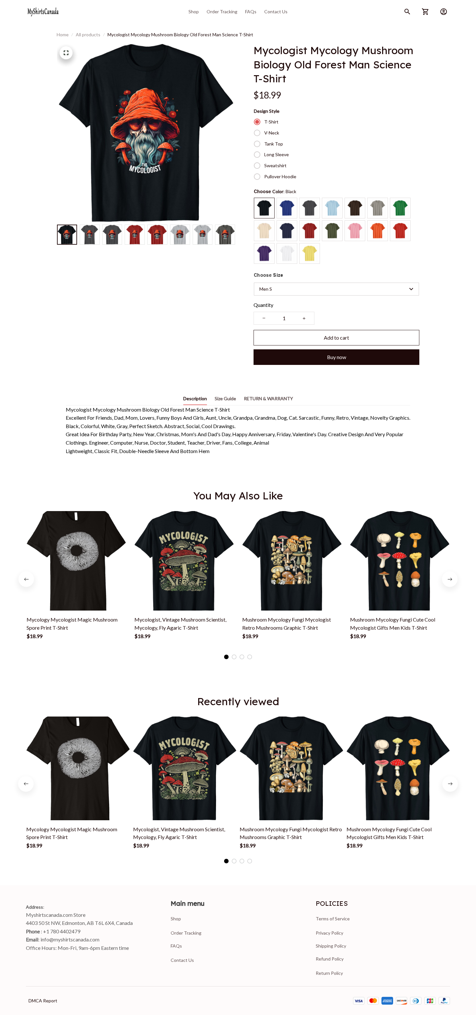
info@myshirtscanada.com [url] (69, 939)
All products (88, 34)
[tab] (226, 657)
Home (63, 34)
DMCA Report (42, 1000)
